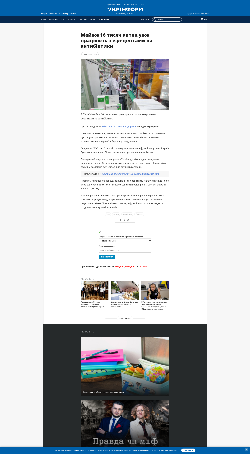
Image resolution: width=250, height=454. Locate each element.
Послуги (44, 14)
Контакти (145, 19)
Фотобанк (53, 14)
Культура (83, 19)
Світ (63, 19)
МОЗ (108, 214)
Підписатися (107, 257)
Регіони (71, 19)
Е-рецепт (139, 214)
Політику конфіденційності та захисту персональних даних (153, 450)
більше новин (125, 318)
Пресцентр (63, 14)
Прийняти (188, 450)
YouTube (142, 266)
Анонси (73, 14)
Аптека (116, 214)
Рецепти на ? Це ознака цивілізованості (129, 174)
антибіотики (127, 214)
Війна (43, 19)
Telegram (119, 266)
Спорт (93, 19)
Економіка (53, 19)
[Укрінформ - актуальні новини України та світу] (124, 9)
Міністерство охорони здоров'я (119, 126)
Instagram (130, 266)
